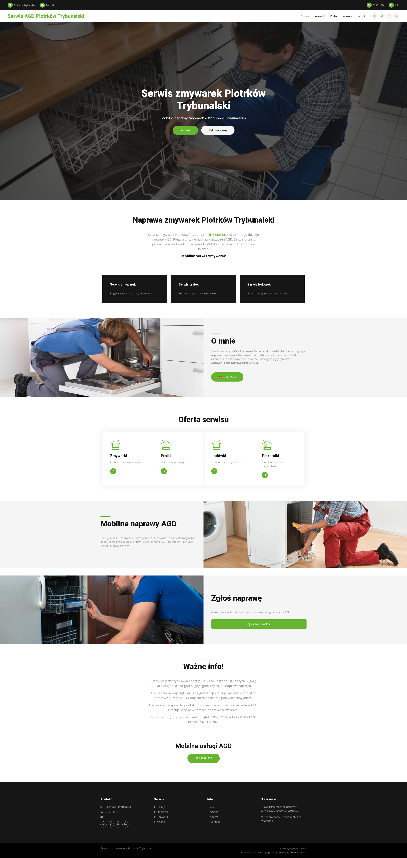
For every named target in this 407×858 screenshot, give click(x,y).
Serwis (305, 16)
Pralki (333, 16)
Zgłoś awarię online (259, 624)
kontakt (215, 822)
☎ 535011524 (218, 234)
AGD (213, 807)
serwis (214, 812)
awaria (161, 822)
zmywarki (163, 817)
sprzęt (161, 807)
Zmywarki (319, 16)
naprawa (162, 812)
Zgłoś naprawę (218, 130)
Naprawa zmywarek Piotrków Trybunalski (128, 848)
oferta (214, 817)
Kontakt (362, 16)
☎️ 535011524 (227, 377)
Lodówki (347, 16)
